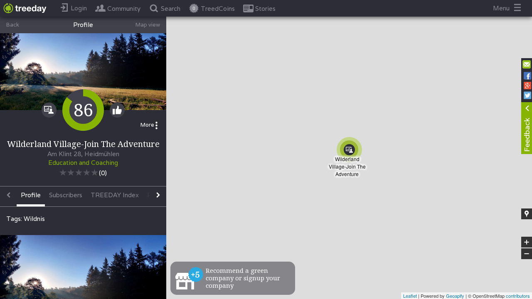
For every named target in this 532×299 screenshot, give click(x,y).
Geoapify (455, 295)
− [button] (527, 254)
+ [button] (527, 243)
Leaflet (410, 295)
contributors (518, 295)
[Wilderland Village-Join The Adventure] (352, 152)
